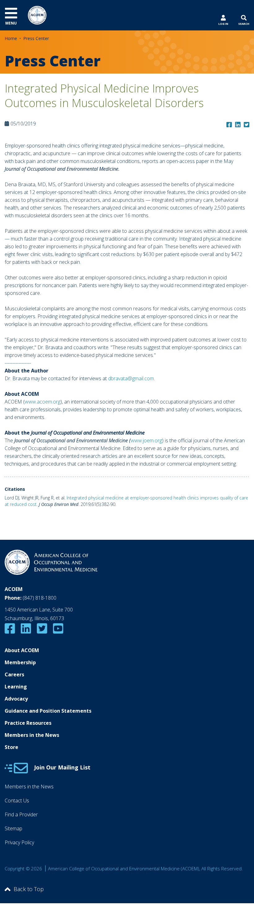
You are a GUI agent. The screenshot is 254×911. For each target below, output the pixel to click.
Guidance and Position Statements (48, 710)
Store (11, 747)
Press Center (36, 38)
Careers (14, 674)
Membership (20, 662)
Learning (16, 686)
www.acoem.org (42, 401)
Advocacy (16, 698)
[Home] (37, 14)
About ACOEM (22, 650)
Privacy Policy (19, 842)
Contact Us (17, 800)
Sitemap (13, 828)
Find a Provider (21, 814)
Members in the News (32, 735)
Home (11, 38)
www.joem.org (146, 440)
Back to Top (29, 889)
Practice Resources (28, 722)
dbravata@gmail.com (131, 378)
